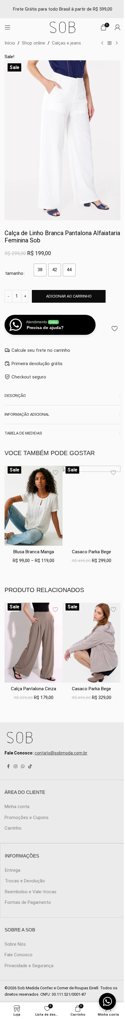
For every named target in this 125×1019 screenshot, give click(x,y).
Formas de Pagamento (28, 902)
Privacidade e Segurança (29, 965)
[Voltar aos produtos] (109, 43)
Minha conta (17, 806)
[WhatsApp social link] (22, 766)
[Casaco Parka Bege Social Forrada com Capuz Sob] (91, 506)
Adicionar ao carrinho (69, 296)
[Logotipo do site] (62, 27)
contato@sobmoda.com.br (61, 753)
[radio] (40, 270)
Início (10, 43)
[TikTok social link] (30, 766)
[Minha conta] (117, 27)
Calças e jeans (66, 43)
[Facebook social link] (8, 766)
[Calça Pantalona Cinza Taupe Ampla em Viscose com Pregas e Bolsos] (33, 643)
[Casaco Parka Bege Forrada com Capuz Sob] (91, 643)
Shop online (33, 43)
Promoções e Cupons (27, 817)
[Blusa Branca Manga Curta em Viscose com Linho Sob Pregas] (33, 506)
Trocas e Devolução (25, 881)
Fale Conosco (18, 954)
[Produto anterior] (102, 43)
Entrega (12, 870)
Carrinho (13, 828)
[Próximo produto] (116, 43)
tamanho (14, 273)
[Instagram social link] (15, 766)
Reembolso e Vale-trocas (30, 891)
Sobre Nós (15, 944)
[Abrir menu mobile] (8, 27)
